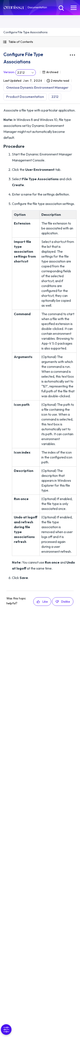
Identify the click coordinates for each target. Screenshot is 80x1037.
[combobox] (25, 72)
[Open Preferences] (6, 1029)
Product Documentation (25, 97)
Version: (9, 72)
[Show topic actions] (72, 55)
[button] (40, 41)
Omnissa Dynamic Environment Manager (37, 88)
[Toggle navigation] (73, 7)
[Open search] (61, 7)
